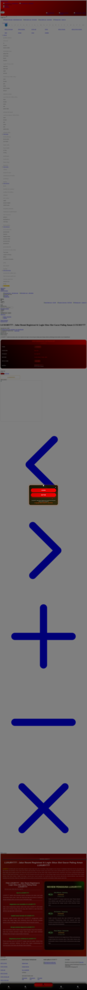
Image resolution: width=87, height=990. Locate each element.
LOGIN (43, 490)
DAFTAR (43, 495)
